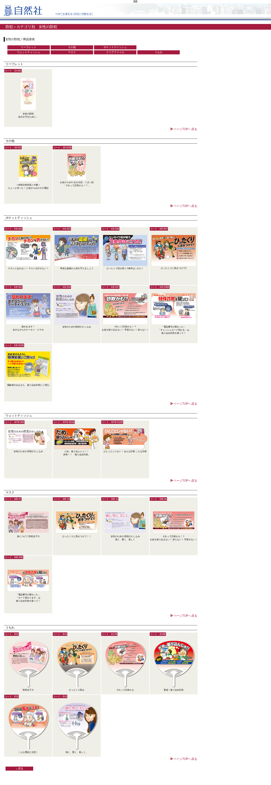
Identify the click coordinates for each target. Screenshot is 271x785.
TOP (58, 14)
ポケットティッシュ (115, 47)
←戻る (19, 768)
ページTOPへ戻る (185, 129)
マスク (72, 52)
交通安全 (67, 14)
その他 (72, 47)
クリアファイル (115, 52)
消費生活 (86, 14)
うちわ (158, 52)
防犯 (76, 14)
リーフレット (28, 47)
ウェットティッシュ (28, 52)
